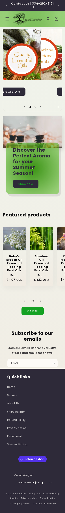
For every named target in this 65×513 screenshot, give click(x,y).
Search (12, 395)
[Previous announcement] (7, 5)
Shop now (25, 184)
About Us (13, 403)
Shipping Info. (16, 411)
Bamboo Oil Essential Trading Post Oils (41, 263)
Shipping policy (21, 503)
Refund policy (47, 498)
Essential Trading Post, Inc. (30, 493)
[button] (7, 19)
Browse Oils (32, 91)
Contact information (44, 503)
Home (11, 387)
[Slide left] (25, 301)
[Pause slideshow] (58, 107)
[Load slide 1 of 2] (30, 107)
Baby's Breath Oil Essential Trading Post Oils (14, 263)
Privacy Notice (17, 428)
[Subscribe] (54, 363)
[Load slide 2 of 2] (34, 107)
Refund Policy (16, 420)
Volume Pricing (17, 444)
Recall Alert (14, 436)
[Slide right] (40, 301)
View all (32, 311)
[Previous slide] (24, 107)
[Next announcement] (58, 5)
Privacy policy (29, 498)
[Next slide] (41, 107)
